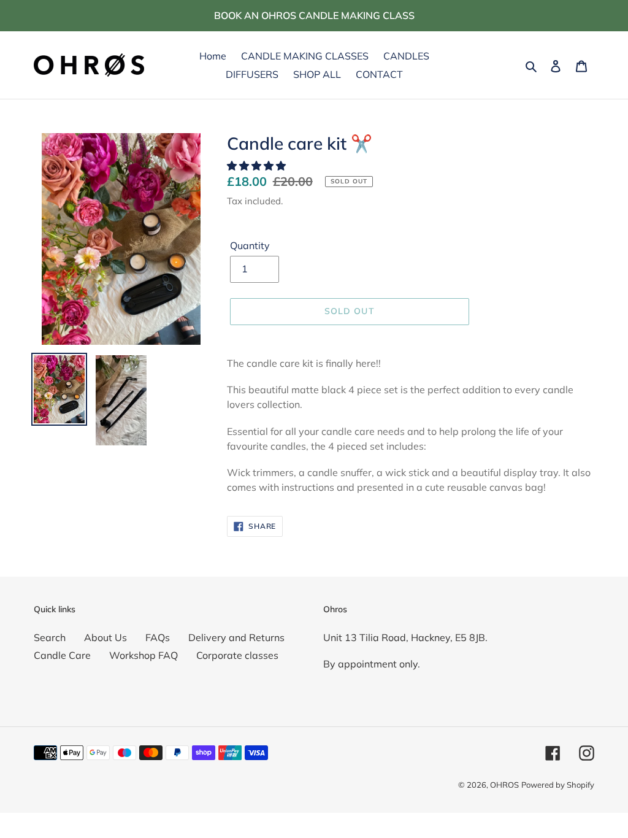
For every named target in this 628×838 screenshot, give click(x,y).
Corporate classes (237, 655)
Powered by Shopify (557, 785)
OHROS (504, 785)
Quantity (250, 245)
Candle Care (62, 655)
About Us (105, 637)
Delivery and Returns (236, 637)
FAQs (157, 637)
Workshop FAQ (143, 655)
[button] (257, 166)
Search (50, 637)
